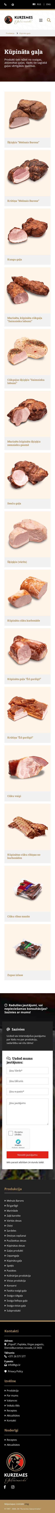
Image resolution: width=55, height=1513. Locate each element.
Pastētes (10, 1270)
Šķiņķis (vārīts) (17, 562)
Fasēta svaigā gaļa (15, 1290)
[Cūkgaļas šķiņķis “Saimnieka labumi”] (27, 352)
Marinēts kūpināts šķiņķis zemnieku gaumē (23, 443)
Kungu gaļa (14, 259)
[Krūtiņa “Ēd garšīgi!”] (27, 710)
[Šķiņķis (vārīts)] (27, 534)
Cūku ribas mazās (18, 916)
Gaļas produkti (13, 1250)
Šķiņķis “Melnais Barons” (23, 142)
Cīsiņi (8, 1225)
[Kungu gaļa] (27, 232)
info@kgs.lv (12, 1364)
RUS (39, 4)
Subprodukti (12, 1310)
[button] (38, 20)
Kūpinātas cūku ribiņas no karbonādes (23, 856)
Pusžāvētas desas (15, 1240)
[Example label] (13, 1487)
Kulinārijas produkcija (17, 1275)
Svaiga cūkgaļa (13, 1295)
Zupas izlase (15, 975)
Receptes (10, 1410)
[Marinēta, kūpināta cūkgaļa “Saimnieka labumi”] (27, 290)
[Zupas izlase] (27, 947)
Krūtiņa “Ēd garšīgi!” (20, 737)
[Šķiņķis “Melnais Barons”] (27, 115)
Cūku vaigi (14, 796)
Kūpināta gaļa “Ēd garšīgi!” (24, 679)
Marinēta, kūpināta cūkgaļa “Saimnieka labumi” (24, 319)
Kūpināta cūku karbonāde (23, 620)
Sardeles (10, 1230)
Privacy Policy (13, 1371)
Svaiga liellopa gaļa (15, 1300)
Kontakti (10, 1420)
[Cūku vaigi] (27, 768)
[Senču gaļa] (27, 476)
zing (27, 1504)
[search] (49, 20)
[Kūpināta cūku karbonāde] (27, 593)
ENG (48, 4)
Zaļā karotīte (12, 1215)
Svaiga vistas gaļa (15, 1305)
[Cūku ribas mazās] (27, 889)
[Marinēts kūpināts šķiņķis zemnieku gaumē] (27, 414)
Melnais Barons (14, 1200)
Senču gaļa (14, 503)
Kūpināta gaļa (25, 33)
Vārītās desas (13, 1220)
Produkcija (10, 33)
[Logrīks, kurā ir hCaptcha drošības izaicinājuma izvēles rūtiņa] (18, 1139)
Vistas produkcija (15, 1280)
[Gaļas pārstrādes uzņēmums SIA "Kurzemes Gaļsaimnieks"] (27, 1468)
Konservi (10, 1285)
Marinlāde (11, 1210)
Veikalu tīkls (12, 1405)
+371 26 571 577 (15, 1356)
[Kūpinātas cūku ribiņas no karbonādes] (27, 827)
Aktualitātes (12, 1415)
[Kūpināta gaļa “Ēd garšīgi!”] (27, 651)
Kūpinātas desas (14, 1245)
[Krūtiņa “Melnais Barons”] (27, 173)
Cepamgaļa (11, 1255)
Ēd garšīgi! (11, 1205)
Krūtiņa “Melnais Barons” (23, 201)
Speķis (9, 1265)
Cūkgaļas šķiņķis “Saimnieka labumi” (25, 381)
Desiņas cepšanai (15, 1235)
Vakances (10, 1400)
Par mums (11, 1395)
